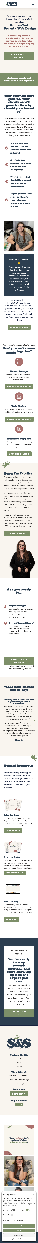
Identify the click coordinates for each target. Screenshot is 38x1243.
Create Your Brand (19, 387)
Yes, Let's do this (19, 1013)
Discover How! (19, 327)
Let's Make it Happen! (19, 661)
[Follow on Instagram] (21, 1104)
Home (19, 1058)
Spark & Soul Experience (19, 1075)
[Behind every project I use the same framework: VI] (19, 1171)
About (19, 1062)
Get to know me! (16, 533)
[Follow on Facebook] (17, 1104)
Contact (19, 1067)
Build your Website (19, 419)
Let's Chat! (19, 1094)
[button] (34, 720)
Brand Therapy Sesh (19, 1084)
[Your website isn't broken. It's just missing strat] (19, 1140)
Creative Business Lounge (19, 1080)
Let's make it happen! (19, 55)
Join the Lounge (19, 454)
